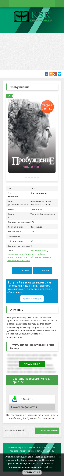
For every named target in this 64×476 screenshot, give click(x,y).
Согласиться (32, 472)
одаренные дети (15, 254)
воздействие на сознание (38, 257)
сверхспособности (16, 257)
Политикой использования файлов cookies (29, 467)
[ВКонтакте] (46, 74)
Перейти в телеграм (32, 298)
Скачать (25, 270)
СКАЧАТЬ (26, 399)
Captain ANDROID (32, 16)
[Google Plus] (55, 74)
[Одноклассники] (51, 74)
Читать (45, 270)
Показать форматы (24, 407)
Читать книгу (32, 364)
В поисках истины (39, 250)
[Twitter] (59, 74)
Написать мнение (49, 430)
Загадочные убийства (35, 254)
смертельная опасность (18, 260)
